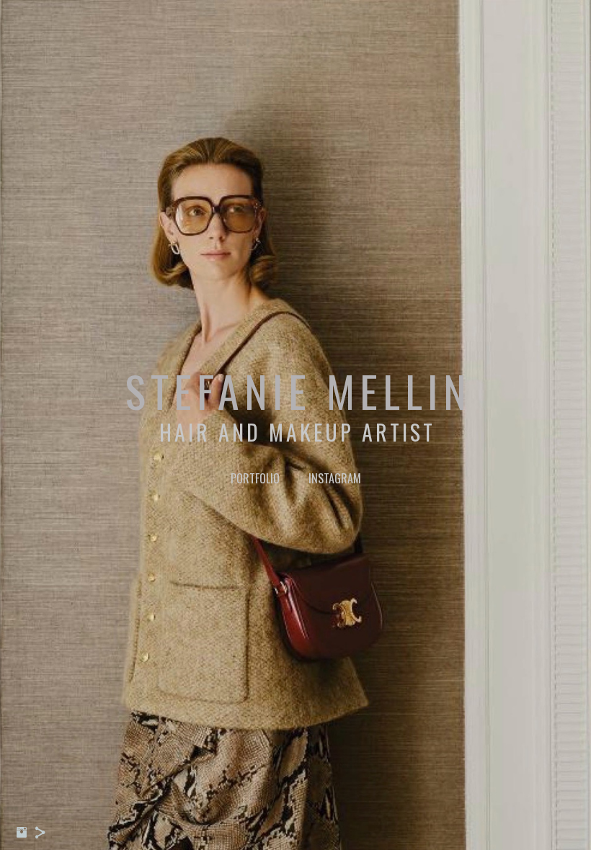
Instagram (334, 478)
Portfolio (255, 478)
